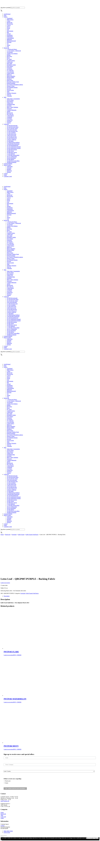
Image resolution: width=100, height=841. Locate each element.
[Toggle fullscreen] (2, 835)
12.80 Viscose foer (11, 135)
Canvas (9, 25)
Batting (8, 55)
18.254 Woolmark (11, 158)
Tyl (8, 43)
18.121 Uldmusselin (12, 156)
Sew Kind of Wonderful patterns (15, 84)
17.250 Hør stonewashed (13, 155)
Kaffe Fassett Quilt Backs (32, 534)
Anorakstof (9, 18)
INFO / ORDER (17, 655)
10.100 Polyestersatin (12, 125)
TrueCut (9, 94)
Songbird (9, 105)
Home (2, 534)
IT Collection (10, 70)
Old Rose (9, 121)
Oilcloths (9, 168)
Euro (7, 832)
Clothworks (10, 62)
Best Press (9, 56)
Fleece (8, 26)
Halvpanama (10, 31)
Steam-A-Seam (10, 86)
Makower (9, 74)
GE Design (9, 69)
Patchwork (6, 48)
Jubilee (8, 111)
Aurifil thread (7, 14)
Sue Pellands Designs (12, 87)
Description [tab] (6, 596)
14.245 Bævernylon (12, 137)
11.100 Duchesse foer (12, 131)
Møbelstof (9, 39)
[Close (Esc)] (6, 835)
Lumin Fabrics (10, 73)
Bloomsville (10, 113)
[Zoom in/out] (1, 835)
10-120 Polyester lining (12, 127)
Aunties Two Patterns (12, 53)
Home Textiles (7, 165)
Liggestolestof (10, 38)
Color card (3, 816)
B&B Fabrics (10, 19)
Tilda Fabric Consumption (13, 98)
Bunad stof (9, 22)
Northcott (9, 79)
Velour (8, 45)
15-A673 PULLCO (12, 138)
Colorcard (6, 124)
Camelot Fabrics (11, 60)
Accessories (10, 52)
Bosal (8, 57)
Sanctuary (9, 108)
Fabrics (5, 16)
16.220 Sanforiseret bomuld (14, 148)
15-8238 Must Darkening (13, 144)
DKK (8, 831)
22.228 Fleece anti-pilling (13, 161)
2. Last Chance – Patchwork (14, 50)
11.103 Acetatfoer (11, 132)
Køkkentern (10, 36)
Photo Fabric (10, 80)
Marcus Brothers (11, 76)
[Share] (4, 835)
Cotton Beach (10, 115)
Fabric (6, 783)
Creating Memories (11, 110)
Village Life (10, 103)
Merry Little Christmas (12, 107)
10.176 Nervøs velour (12, 128)
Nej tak (96, 838)
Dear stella (9, 63)
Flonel (8, 28)
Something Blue (11, 104)
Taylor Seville (10, 90)
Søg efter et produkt (5, 7)
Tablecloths (9, 166)
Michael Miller (10, 77)
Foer (8, 29)
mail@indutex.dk (5, 801)
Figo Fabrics (10, 66)
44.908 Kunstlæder (11, 162)
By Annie (9, 59)
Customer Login (8, 176)
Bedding (9, 169)
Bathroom (9, 170)
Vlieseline (9, 96)
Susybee (9, 89)
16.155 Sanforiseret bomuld (14, 146)
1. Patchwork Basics (12, 49)
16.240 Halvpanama (12, 149)
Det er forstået (90, 838)
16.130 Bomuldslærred (12, 145)
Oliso (5, 15)
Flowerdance (10, 101)
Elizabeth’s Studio (11, 65)
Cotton (8, 21)
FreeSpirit (9, 67)
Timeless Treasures (11, 93)
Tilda (8, 91)
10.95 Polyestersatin (12, 129)
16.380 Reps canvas (12, 152)
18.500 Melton (10, 159)
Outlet (5, 175)
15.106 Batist (10, 141)
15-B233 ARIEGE (11, 139)
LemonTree (10, 120)
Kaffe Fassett (21, 534)
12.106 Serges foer (11, 134)
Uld (8, 46)
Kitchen (9, 172)
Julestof (9, 33)
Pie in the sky (10, 114)
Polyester (9, 42)
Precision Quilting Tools (13, 81)
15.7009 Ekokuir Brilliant (13, 142)
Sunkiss (9, 122)
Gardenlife (9, 117)
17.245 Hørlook (11, 153)
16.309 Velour (10, 151)
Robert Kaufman (11, 83)
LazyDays (9, 118)
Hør (8, 32)
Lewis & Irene (10, 72)
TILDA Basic (10, 100)
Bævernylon (10, 24)
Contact (6, 173)
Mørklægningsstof (11, 40)
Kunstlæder (10, 35)
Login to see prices (5, 582)
